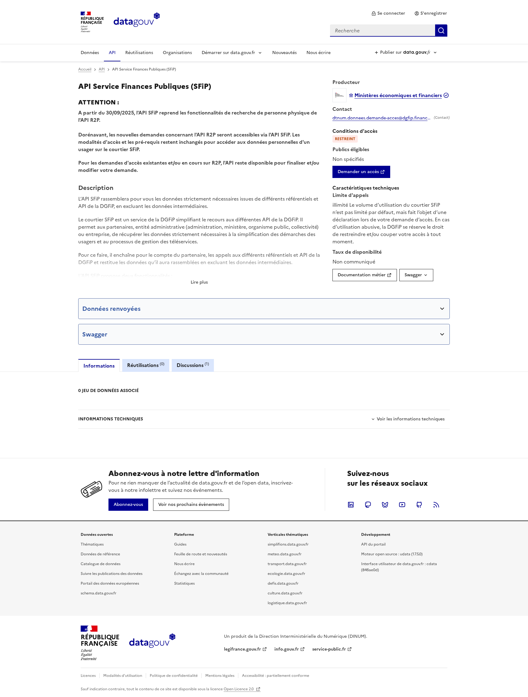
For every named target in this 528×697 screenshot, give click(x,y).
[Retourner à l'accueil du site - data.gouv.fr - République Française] (152, 643)
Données (90, 52)
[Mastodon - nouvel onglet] (368, 505)
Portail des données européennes (110, 583)
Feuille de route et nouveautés (200, 554)
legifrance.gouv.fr (242, 649)
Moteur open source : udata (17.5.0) (392, 554)
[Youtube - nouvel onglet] (402, 505)
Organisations (177, 52)
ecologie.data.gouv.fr (286, 573)
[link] (388, 13)
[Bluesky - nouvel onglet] (385, 505)
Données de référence (100, 554)
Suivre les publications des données (111, 573)
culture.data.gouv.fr (285, 593)
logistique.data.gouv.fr (287, 603)
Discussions (193, 365)
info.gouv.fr (286, 649)
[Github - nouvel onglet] (419, 505)
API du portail (373, 544)
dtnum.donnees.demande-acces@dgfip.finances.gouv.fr (381, 118)
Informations (99, 365)
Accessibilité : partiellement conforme (275, 675)
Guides (180, 544)
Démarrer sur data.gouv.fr (228, 52)
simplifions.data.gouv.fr (288, 544)
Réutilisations (139, 52)
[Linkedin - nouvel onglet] (351, 505)
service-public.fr (329, 649)
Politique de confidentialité (174, 675)
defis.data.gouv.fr (283, 583)
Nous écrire (318, 52)
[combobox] (388, 30)
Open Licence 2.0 (239, 689)
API (112, 52)
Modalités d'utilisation (122, 675)
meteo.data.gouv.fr (285, 554)
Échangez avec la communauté (201, 573)
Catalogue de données (100, 564)
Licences (88, 675)
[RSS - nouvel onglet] (436, 505)
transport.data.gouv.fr (287, 564)
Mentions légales (219, 675)
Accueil (84, 69)
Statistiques (184, 583)
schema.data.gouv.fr (98, 593)
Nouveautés (284, 52)
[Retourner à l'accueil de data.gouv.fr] (137, 21)
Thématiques (92, 544)
